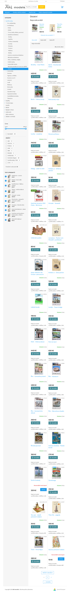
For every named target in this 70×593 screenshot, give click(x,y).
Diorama (9, 73)
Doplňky (8, 101)
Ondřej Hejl (12, 155)
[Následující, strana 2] (47, 577)
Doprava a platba (33, 1)
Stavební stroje (11, 92)
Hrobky (10, 37)
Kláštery (10, 50)
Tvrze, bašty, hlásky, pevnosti (15, 32)
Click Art (11, 143)
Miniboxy (9, 85)
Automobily (10, 71)
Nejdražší (52, 40)
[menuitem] (7, 12)
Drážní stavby (11, 62)
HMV (10, 151)
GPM (10, 148)
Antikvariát (8, 112)
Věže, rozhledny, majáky (14, 60)
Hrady (9, 28)
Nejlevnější (43, 40)
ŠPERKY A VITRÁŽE (10, 117)
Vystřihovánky (9, 21)
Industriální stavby (12, 64)
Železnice (9, 98)
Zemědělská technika (12, 96)
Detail (43, 489)
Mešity (10, 53)
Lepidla (7, 105)
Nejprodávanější (36, 43)
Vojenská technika (12, 94)
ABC (10, 141)
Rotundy (10, 46)
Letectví (9, 80)
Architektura (10, 25)
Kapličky (10, 39)
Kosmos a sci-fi (11, 78)
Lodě (8, 82)
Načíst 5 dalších (48, 572)
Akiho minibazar (10, 114)
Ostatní (10, 69)
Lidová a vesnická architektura (15, 55)
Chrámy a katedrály (13, 41)
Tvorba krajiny (9, 103)
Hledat (42, 7)
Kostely (10, 44)
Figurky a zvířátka (11, 76)
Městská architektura (13, 57)
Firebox (11, 146)
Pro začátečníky (11, 23)
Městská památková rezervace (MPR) (17, 66)
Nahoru (48, 582)
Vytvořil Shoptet (61, 589)
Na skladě (11, 134)
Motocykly (10, 87)
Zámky (9, 30)
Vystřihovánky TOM (14, 160)
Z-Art (10, 163)
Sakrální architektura (13, 35)
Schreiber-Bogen (13, 158)
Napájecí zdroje (10, 110)
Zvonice (10, 48)
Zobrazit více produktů (47, 35)
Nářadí (7, 107)
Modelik (11, 153)
